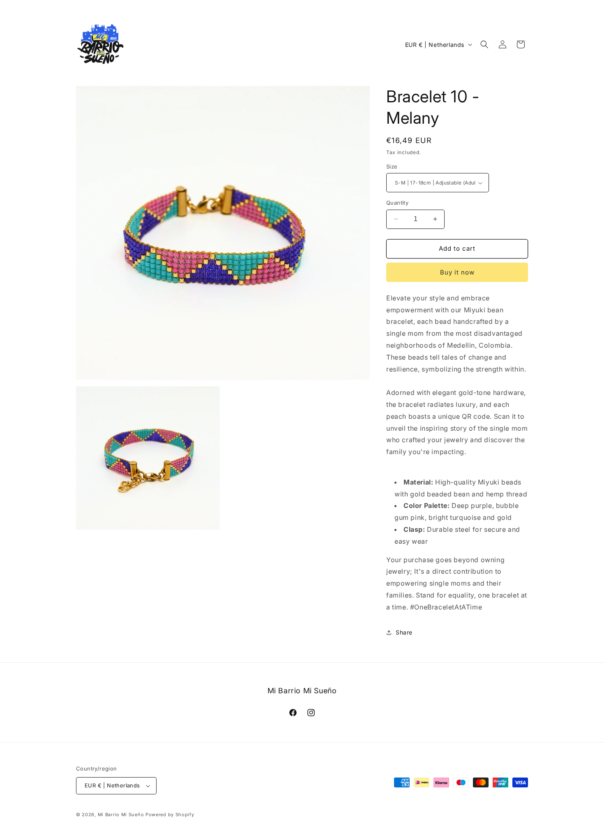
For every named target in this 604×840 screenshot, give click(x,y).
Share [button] (404, 632)
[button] (484, 44)
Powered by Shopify (169, 814)
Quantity (397, 202)
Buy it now (457, 272)
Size (392, 166)
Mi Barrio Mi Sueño (121, 814)
